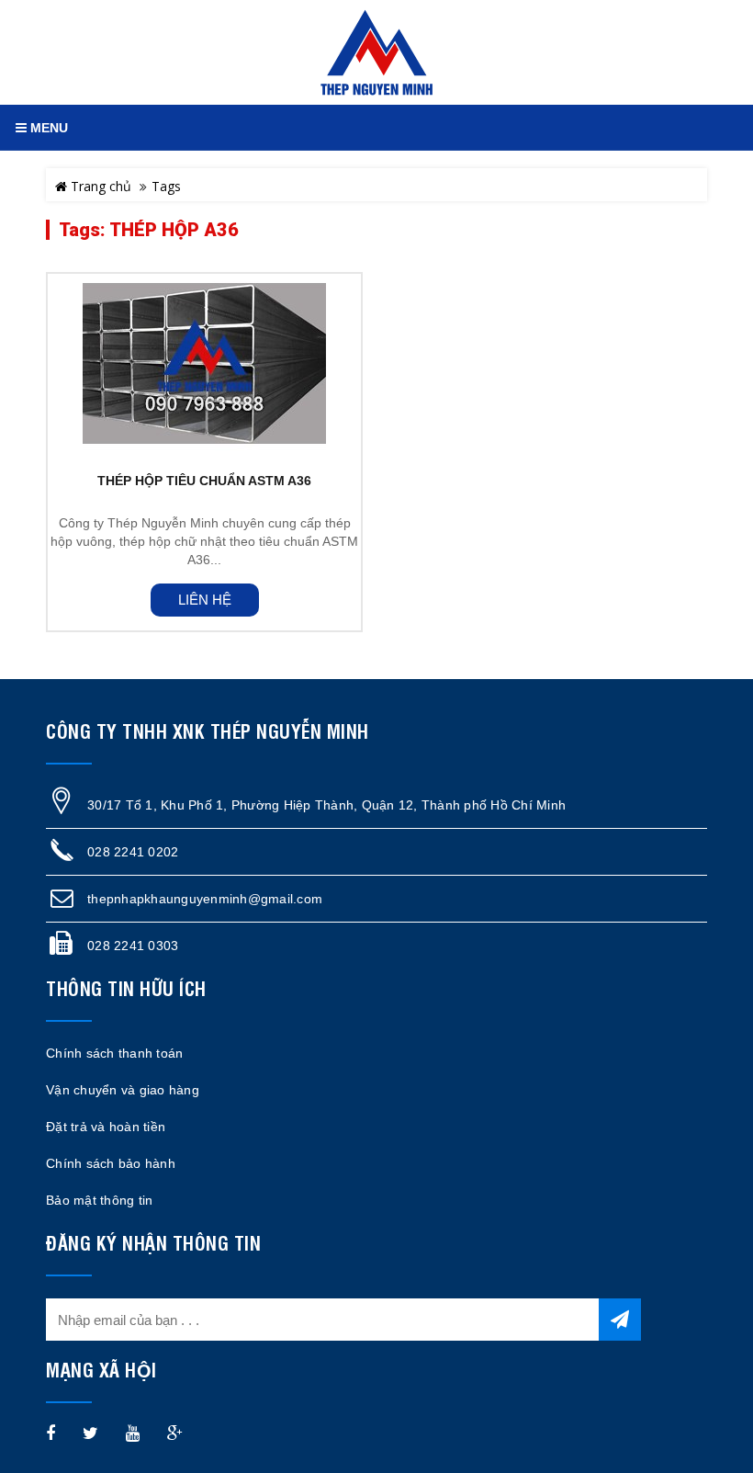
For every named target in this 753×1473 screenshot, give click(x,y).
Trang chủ (99, 186)
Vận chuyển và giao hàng (122, 1089)
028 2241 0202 (132, 851)
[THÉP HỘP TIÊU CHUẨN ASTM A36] (204, 363)
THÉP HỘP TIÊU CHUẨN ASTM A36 (204, 480)
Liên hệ (204, 599)
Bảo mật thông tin (99, 1200)
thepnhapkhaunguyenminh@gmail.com (204, 898)
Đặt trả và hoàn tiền (105, 1126)
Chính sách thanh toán (114, 1053)
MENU (47, 127)
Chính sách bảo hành (110, 1163)
